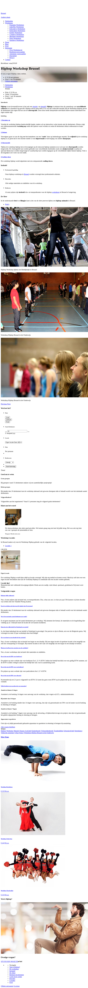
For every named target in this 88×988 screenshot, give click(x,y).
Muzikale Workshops (16, 36)
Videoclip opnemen (7, 733)
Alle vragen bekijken (8, 727)
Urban (16, 733)
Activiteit (28, 731)
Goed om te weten (15, 977)
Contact (7, 60)
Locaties (12, 980)
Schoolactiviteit (69, 731)
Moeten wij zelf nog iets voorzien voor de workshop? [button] (14, 648)
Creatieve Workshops (16, 34)
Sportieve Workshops (16, 40)
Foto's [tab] (7, 204)
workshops (55, 192)
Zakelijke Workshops (16, 27)
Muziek (16, 731)
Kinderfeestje (36, 731)
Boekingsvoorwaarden (17, 52)
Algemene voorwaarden (17, 54)
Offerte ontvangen (11, 81)
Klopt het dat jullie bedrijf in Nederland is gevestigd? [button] (14, 627)
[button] (4, 404)
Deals (7, 42)
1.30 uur (8, 419)
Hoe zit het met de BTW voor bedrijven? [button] (11, 656)
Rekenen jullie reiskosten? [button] (7, 595)
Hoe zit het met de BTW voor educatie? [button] (11, 675)
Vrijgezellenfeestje (47, 731)
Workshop (9, 731)
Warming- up (5, 120)
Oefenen (4, 132)
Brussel (26, 174)
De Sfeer (12, 973)
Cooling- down (6, 157)
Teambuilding (58, 731)
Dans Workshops (15, 38)
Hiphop (3, 731)
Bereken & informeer (16, 975)
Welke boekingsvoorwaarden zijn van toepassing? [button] (14, 686)
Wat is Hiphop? (14, 967)
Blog (6, 44)
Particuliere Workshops (17, 31)
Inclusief (12, 971)
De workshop (14, 969)
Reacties (12, 979)
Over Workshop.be (15, 50)
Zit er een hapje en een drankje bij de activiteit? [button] (13, 637)
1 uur (7, 417)
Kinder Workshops (15, 33)
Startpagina (9, 85)
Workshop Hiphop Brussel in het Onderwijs (39, 733)
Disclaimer (13, 56)
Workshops (9, 23)
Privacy (12, 58)
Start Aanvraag (10, 466)
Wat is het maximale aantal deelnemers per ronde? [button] (14, 616)
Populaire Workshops (16, 25)
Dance (21, 733)
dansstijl (43, 106)
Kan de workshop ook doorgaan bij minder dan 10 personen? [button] (17, 606)
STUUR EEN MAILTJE (9, 961)
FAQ (7, 46)
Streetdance (78, 731)
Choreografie (5, 143)
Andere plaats (5, 17)
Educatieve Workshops (17, 29)
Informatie (8, 48)
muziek (35, 106)
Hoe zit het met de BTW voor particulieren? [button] (12, 667)
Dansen (22, 731)
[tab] (44, 595)
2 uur (7, 422)
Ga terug (17, 986)
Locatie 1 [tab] (8, 546)
